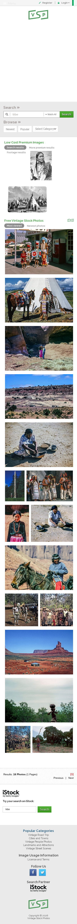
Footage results (16, 152)
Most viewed (14, 225)
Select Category (44, 128)
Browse (10, 122)
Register (47, 2)
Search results (15, 147)
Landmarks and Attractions (38, 845)
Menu (12, 3)
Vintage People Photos (38, 841)
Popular (24, 129)
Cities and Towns (38, 838)
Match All (52, 114)
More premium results (41, 147)
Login (64, 2)
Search (9, 107)
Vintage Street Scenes (38, 848)
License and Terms (38, 859)
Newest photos (36, 226)
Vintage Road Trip (38, 835)
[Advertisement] (38, 61)
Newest (10, 129)
